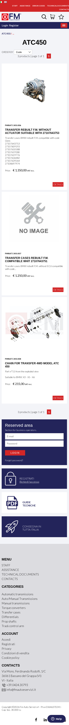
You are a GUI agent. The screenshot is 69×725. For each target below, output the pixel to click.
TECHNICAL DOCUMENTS (58, 6)
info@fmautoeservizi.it (21, 689)
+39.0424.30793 (17, 685)
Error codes (38, 6)
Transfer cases (11, 612)
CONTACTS (64, 9)
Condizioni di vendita (15, 653)
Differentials (10, 617)
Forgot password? (14, 460)
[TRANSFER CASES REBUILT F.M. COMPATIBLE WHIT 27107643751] (34, 218)
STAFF (15, 6)
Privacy (6, 648)
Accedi (6, 639)
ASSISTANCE (25, 6)
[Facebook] (36, 720)
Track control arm (13, 626)
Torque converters (14, 608)
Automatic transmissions (17, 594)
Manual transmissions (16, 603)
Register (14, 25)
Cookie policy (10, 657)
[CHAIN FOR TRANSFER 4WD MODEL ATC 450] (34, 323)
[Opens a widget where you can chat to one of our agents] (56, 719)
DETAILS (58, 184)
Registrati (8, 644)
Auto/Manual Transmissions (20, 598)
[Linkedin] (43, 720)
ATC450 (6, 33)
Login (5, 25)
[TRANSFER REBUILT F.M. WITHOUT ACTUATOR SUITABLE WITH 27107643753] (34, 89)
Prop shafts (9, 621)
